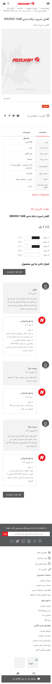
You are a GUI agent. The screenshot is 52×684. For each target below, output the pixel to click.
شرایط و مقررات (45, 631)
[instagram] (23, 541)
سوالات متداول (45, 580)
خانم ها (20, 8)
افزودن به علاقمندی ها (36, 116)
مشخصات (43, 132)
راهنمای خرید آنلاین (42, 625)
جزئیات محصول (31, 8)
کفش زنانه (10, 8)
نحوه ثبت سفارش (44, 636)
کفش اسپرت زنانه (40, 11)
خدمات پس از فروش (43, 585)
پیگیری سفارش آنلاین (43, 650)
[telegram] (34, 541)
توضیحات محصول (26, 133)
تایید (5, 534)
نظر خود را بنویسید (14, 272)
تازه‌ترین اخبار (42, 552)
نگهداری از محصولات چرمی (41, 590)
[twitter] (17, 541)
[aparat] (28, 541)
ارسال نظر (7, 98)
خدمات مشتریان (44, 575)
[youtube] (11, 541)
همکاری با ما (46, 615)
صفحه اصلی (45, 8)
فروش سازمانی (45, 606)
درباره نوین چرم (41, 564)
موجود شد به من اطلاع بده (24, 679)
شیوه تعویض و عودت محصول (40, 595)
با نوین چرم (46, 600)
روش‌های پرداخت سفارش (42, 640)
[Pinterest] (40, 541)
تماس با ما (43, 569)
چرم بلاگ (47, 620)
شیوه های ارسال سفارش (42, 645)
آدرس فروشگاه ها (44, 610)
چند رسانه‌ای (42, 558)
